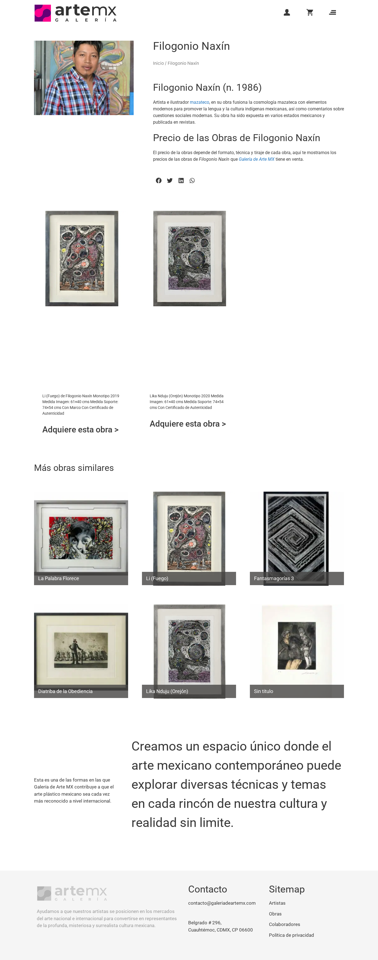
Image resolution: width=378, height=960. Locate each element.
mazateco (199, 102)
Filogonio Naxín (191, 46)
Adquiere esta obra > (80, 429)
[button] (158, 180)
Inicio (158, 63)
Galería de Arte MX (257, 159)
